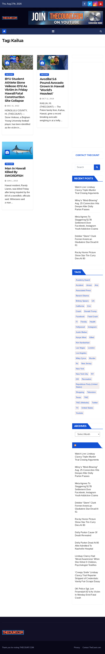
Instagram (92, 327)
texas (78, 397)
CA (93, 301)
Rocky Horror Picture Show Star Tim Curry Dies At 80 (85, 255)
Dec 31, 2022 (13, 106)
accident (79, 285)
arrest (89, 285)
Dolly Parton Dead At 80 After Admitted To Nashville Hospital (87, 546)
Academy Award (83, 280)
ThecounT (9, 74)
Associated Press (83, 290)
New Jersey (86, 363)
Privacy (77, 647)
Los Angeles (81, 353)
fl (77, 322)
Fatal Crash (93, 316)
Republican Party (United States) (86, 385)
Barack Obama (82, 296)
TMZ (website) (82, 402)
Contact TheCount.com (92, 647)
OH (77, 379)
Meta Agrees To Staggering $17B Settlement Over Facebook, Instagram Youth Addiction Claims (86, 223)
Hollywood (80, 327)
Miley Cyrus (81, 358)
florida (84, 322)
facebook (80, 316)
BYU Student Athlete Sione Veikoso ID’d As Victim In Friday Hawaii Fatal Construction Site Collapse (16, 89)
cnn (89, 306)
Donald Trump (90, 311)
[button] (101, 31)
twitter (95, 402)
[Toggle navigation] (53, 31)
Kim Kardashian (83, 342)
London (91, 348)
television (91, 392)
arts (96, 285)
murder (92, 358)
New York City (82, 374)
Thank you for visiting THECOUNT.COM (18, 647)
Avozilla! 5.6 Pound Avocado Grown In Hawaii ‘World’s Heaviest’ (52, 86)
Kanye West (81, 337)
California (80, 306)
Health (92, 322)
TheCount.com (87, 445)
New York (80, 369)
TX (77, 408)
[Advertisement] (87, 105)
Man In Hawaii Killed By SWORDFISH (15, 172)
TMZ (86, 397)
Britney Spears (82, 301)
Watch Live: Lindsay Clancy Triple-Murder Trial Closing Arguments (87, 190)
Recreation (86, 379)
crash (78, 311)
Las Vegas (80, 348)
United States (87, 408)
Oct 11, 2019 (48, 99)
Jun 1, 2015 (12, 181)
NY (92, 374)
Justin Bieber (81, 332)
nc (77, 363)
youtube (79, 413)
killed (91, 337)
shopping (80, 392)
